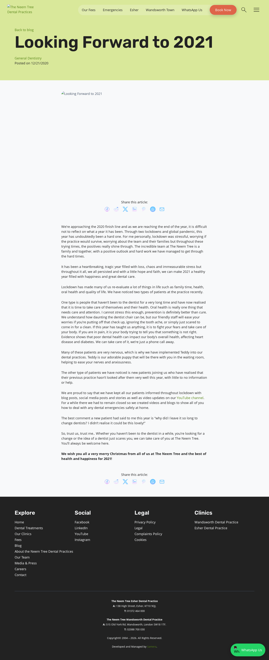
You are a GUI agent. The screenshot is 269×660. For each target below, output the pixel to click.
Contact (20, 575)
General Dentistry (28, 58)
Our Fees (89, 10)
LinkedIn (81, 528)
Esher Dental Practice (211, 528)
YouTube (81, 534)
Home (19, 522)
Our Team (22, 557)
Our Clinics (23, 534)
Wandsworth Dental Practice (216, 522)
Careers (20, 569)
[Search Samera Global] (244, 10)
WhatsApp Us (192, 10)
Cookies (140, 539)
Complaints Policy (148, 534)
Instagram (82, 539)
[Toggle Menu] (256, 10)
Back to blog (24, 30)
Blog (18, 545)
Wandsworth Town (160, 10)
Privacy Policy (145, 522)
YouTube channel (190, 398)
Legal (138, 528)
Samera (151, 646)
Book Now (223, 10)
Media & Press (26, 563)
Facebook (82, 522)
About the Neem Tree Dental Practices (44, 551)
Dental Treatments (29, 528)
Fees (18, 539)
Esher (134, 10)
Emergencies (113, 10)
